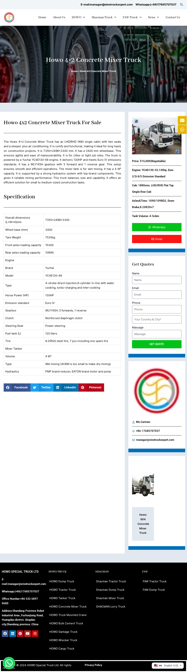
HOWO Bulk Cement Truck (66, 623)
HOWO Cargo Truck (61, 648)
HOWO (76, 17)
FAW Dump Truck (154, 589)
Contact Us (173, 17)
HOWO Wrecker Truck (63, 640)
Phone (136, 302)
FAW (145, 571)
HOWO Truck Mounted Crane (68, 615)
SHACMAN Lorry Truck (110, 606)
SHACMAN (102, 571)
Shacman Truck (102, 17)
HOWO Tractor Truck (62, 589)
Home (42, 17)
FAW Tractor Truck (155, 581)
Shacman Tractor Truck (111, 581)
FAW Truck (130, 17)
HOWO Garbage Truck (63, 631)
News (151, 17)
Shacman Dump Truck (110, 589)
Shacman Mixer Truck (110, 598)
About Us (59, 17)
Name (136, 273)
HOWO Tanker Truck (62, 598)
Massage (138, 327)
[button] (181, 4)
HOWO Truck (57, 571)
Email (135, 288)
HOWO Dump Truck (61, 581)
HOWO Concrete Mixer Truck (68, 606)
